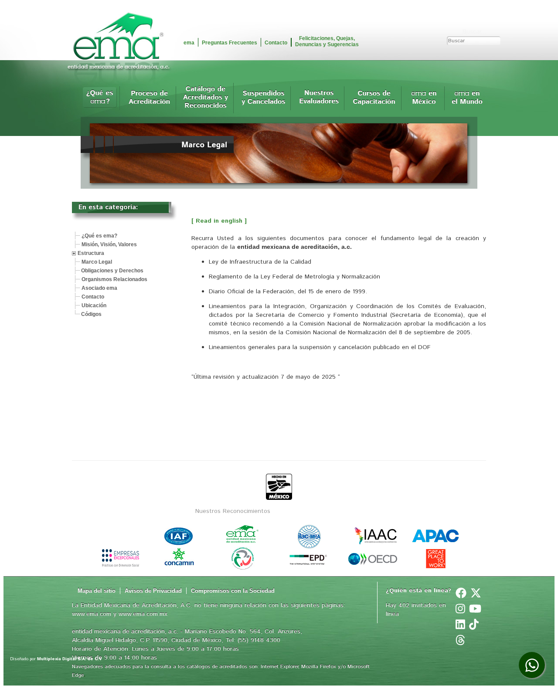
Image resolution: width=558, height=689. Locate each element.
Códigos (91, 314)
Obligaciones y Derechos (112, 271)
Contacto (276, 43)
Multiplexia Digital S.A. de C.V (69, 659)
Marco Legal (97, 262)
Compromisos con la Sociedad (233, 590)
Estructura (91, 253)
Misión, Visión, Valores (109, 244)
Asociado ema (99, 288)
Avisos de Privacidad (153, 590)
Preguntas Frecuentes (229, 43)
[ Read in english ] (219, 221)
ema (189, 43)
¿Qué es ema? (99, 236)
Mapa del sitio (97, 590)
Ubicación (94, 305)
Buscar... (474, 31)
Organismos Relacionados (114, 279)
